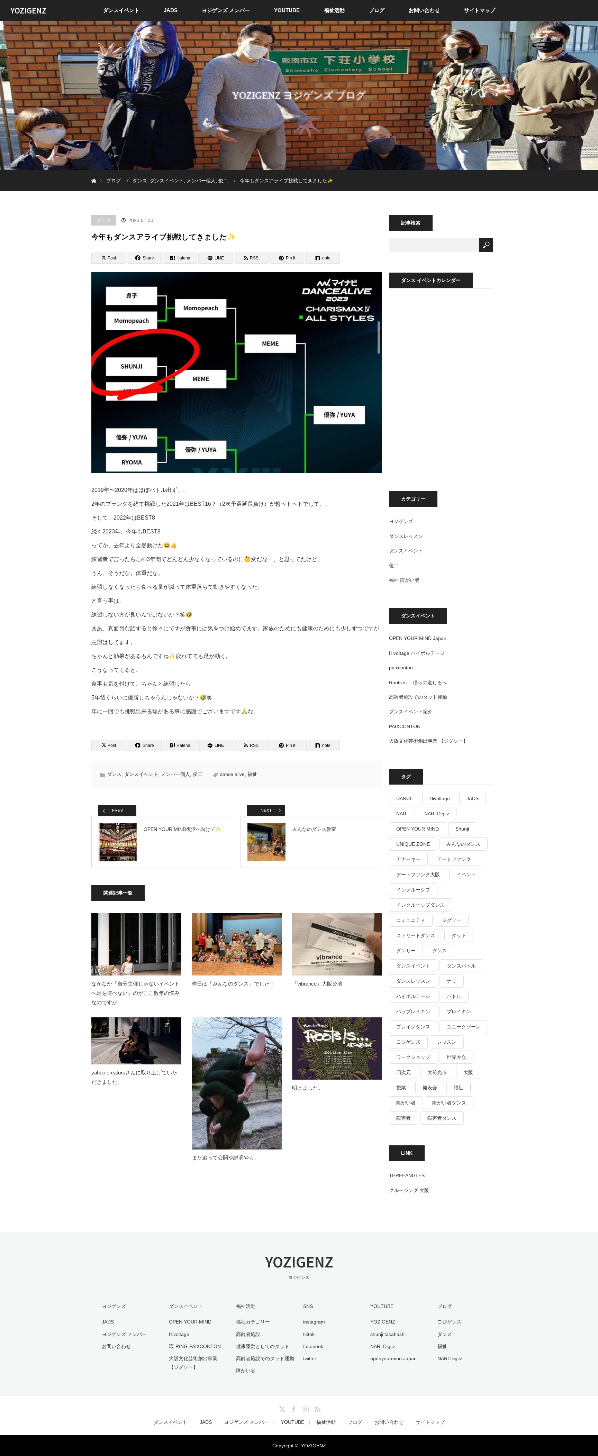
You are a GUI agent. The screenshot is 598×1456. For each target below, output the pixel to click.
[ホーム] (93, 172)
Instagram (305, 1408)
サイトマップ (479, 10)
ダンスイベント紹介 (411, 711)
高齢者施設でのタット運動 (418, 697)
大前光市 (437, 1072)
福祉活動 (334, 10)
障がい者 (406, 1103)
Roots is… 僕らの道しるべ (418, 682)
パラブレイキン (413, 1011)
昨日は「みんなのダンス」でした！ (233, 984)
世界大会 (456, 1057)
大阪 (468, 1072)
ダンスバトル (461, 966)
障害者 (403, 1118)
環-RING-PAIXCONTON (195, 1346)
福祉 (252, 774)
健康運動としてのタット (262, 1346)
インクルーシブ (413, 889)
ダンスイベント (121, 10)
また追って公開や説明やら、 (225, 1158)
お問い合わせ (424, 10)
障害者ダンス (441, 1118)
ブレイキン (459, 1011)
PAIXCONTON (404, 726)
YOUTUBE (287, 10)
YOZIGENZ (28, 10)
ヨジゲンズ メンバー (226, 10)
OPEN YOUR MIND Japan (417, 638)
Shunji (462, 829)
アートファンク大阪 (418, 874)
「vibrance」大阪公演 (317, 984)
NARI (402, 813)
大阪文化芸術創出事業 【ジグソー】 (428, 741)
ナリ (451, 981)
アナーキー (408, 859)
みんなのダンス (463, 844)
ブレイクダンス (413, 1026)
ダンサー (406, 950)
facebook (313, 1346)
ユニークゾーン (464, 1026)
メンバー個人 (175, 774)
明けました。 (307, 1088)
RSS (316, 1408)
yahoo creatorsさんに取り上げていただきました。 (134, 1077)
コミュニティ (410, 920)
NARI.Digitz (449, 1358)
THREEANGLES (407, 1175)
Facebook (293, 1408)
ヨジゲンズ (401, 521)
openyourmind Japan (393, 1358)
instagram (314, 1322)
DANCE (404, 798)
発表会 (430, 1087)
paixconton (401, 667)
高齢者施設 (248, 1334)
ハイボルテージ (413, 996)
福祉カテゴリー (253, 1322)
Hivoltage (439, 798)
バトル (454, 996)
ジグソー (451, 920)
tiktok (309, 1334)
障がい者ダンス (449, 1103)
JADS (171, 10)
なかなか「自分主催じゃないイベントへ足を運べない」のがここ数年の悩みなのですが (135, 993)
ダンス (104, 220)
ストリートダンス (415, 935)
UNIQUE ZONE (413, 844)
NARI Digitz (436, 813)
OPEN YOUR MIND (417, 829)
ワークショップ (413, 1057)
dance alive (232, 774)
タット (459, 935)
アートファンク (454, 859)
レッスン (446, 1042)
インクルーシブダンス (420, 905)
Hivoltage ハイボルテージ (417, 653)
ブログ (376, 10)
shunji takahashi (388, 1334)
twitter (309, 1358)
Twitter (281, 1408)
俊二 (197, 774)
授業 (401, 1087)
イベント (466, 874)
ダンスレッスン (406, 536)
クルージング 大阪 (409, 1190)
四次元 (403, 1072)
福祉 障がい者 (404, 580)
